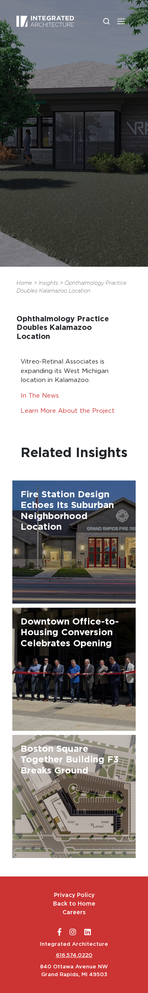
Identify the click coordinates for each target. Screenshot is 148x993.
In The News (40, 395)
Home (24, 283)
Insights (48, 283)
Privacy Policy (74, 895)
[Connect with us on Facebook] (59, 932)
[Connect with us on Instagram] (72, 932)
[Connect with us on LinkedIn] (87, 932)
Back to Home (74, 903)
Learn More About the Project (68, 410)
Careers (74, 912)
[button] (121, 21)
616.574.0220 (74, 955)
